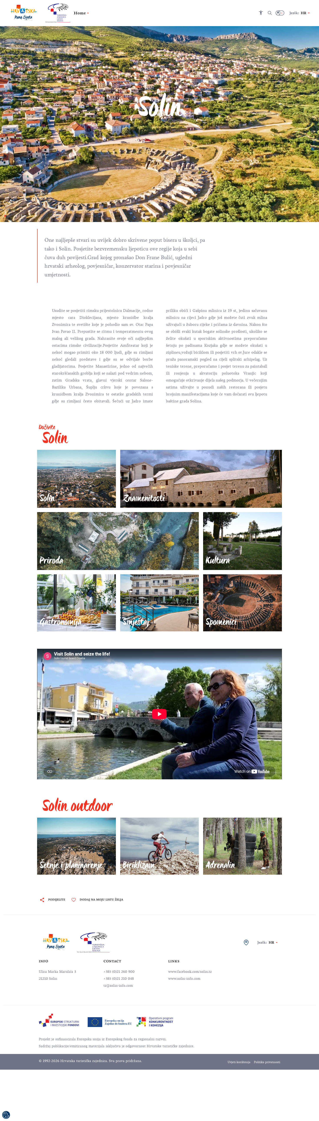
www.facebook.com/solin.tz (190, 972)
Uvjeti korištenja (239, 1062)
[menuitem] (59, 1020)
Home (80, 13)
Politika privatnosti (267, 1062)
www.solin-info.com (184, 978)
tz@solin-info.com (118, 985)
